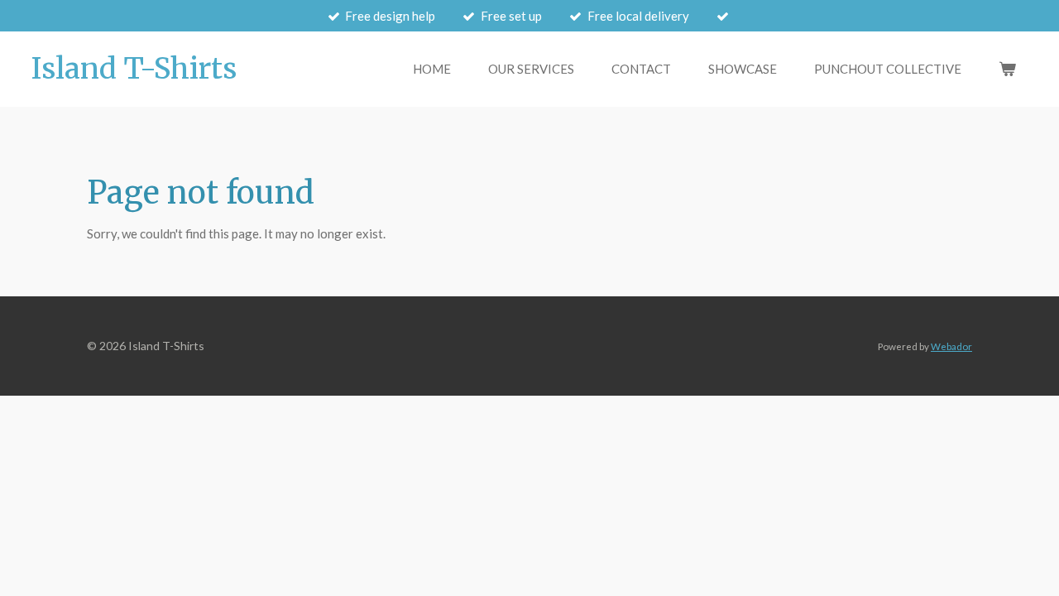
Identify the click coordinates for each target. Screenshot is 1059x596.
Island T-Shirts (134, 68)
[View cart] (1007, 69)
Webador (951, 346)
